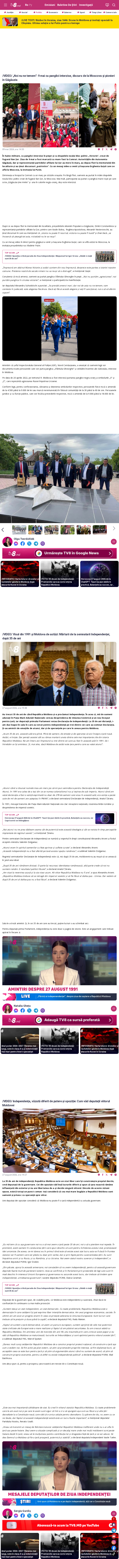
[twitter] (107, 149)
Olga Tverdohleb (24, 539)
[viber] (116, 149)
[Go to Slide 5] (84, 530)
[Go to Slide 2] (35, 530)
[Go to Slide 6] (100, 530)
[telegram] (111, 149)
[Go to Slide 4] (67, 530)
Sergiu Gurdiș (22, 1511)
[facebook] (102, 149)
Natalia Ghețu (22, 1006)
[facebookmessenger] (99, 149)
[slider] (59, 358)
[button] (59, 478)
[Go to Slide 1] (19, 530)
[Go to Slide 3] (51, 530)
